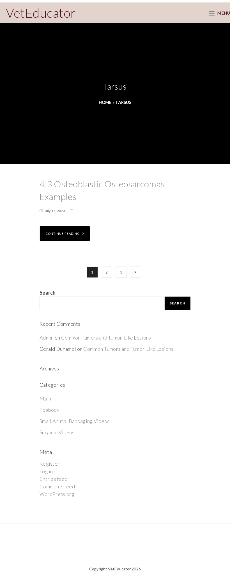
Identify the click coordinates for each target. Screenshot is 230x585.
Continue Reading (62, 233)
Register (49, 464)
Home (105, 102)
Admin (47, 337)
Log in (46, 471)
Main (45, 398)
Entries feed (54, 479)
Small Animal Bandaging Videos (75, 421)
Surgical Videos (57, 432)
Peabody (49, 410)
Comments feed (57, 486)
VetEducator (41, 13)
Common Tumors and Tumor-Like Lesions (106, 337)
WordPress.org (57, 494)
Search (48, 293)
